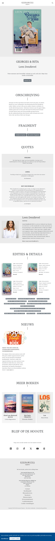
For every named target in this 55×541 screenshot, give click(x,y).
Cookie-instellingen (27, 503)
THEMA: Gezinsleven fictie (27, 306)
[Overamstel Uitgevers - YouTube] (38, 448)
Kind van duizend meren (10, 416)
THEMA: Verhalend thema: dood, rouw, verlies (39, 303)
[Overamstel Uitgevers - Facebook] (24, 448)
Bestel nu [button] (27, 80)
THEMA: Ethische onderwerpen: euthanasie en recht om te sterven (27, 308)
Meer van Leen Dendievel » (30, 241)
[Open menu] (3, 3)
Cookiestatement (27, 501)
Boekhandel (27, 491)
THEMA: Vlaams (31, 313)
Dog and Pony (44, 508)
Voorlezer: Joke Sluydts (43, 298)
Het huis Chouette (27, 416)
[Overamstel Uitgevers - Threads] (44, 448)
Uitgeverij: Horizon (11, 298)
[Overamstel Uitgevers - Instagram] (17, 448)
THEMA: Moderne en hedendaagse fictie (14, 303)
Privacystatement (27, 499)
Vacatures (27, 495)
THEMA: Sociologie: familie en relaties (15, 313)
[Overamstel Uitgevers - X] (31, 448)
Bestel (15, 274)
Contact (27, 489)
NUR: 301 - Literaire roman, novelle (17, 301)
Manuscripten (27, 497)
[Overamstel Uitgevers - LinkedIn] (11, 448)
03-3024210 (27, 486)
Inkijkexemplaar (21, 135)
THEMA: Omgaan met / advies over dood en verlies (27, 311)
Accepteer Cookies (14, 538)
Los (44, 415)
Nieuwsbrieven (27, 493)
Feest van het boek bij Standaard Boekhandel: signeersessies (11, 349)
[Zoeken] (52, 3)
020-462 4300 (27, 478)
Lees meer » (10, 370)
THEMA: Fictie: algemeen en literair (37, 301)
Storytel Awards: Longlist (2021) (26, 298)
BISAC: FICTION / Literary (43, 313)
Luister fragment (34, 135)
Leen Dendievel (31, 217)
